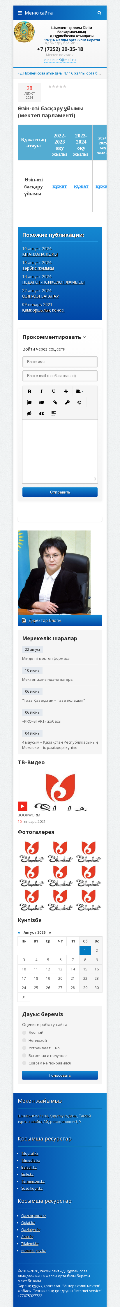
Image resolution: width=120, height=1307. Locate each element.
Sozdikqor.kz (32, 1188)
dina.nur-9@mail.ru (60, 59)
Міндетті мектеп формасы (46, 658)
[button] (29, 391)
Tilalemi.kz (29, 1243)
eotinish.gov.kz (33, 1250)
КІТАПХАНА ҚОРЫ (40, 254)
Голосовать (60, 1075)
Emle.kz (27, 1174)
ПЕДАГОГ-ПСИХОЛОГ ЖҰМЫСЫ (53, 282)
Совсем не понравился (50, 1063)
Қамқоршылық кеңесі (43, 310)
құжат (59, 186)
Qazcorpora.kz (33, 1215)
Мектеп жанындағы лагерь (47, 679)
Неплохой (38, 1040)
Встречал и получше (48, 1055)
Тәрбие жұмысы (38, 268)
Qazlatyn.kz (30, 1229)
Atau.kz (27, 1236)
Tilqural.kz (29, 1153)
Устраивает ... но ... (46, 1047)
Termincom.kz (33, 1181)
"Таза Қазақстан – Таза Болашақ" (53, 700)
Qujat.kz (28, 1222)
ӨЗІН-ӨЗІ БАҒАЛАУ (40, 296)
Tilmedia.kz (30, 1160)
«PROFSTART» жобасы (41, 721)
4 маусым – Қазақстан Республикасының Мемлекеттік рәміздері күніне (60, 745)
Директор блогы (45, 620)
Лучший (36, 1032)
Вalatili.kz (29, 1167)
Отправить (60, 492)
